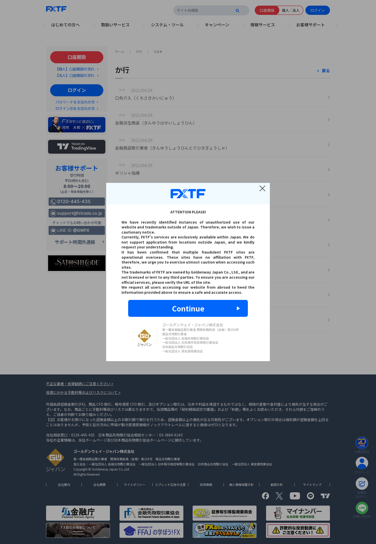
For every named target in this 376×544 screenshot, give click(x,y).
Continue (188, 308)
